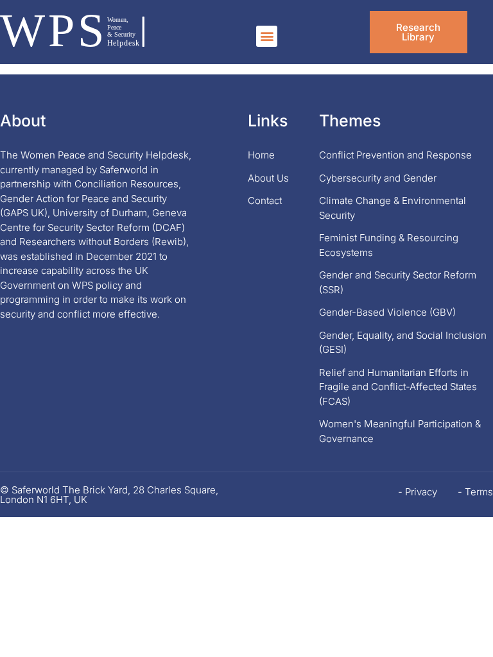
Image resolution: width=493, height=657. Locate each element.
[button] (266, 36)
